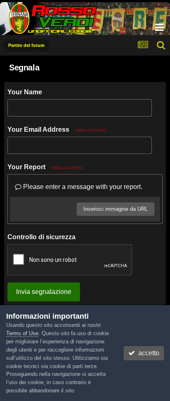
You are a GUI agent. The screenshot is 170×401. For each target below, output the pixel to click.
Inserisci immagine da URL (115, 209)
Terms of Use (22, 333)
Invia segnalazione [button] (43, 291)
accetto (147, 353)
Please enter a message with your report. (81, 186)
